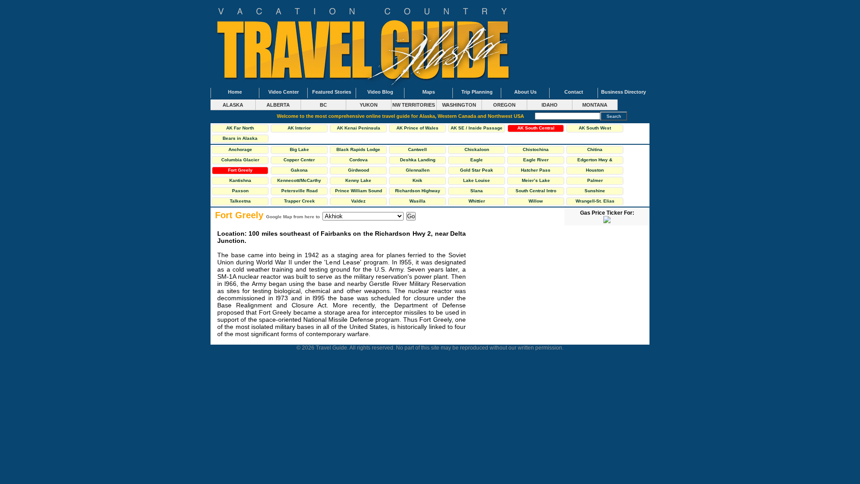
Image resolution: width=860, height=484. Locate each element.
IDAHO (550, 105)
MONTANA (594, 105)
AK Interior (299, 127)
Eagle (476, 159)
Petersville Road (299, 190)
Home (235, 92)
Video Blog (380, 92)
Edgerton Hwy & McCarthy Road (594, 160)
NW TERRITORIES (413, 105)
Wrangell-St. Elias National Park (595, 202)
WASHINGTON (459, 105)
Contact (573, 92)
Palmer (595, 180)
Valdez (358, 201)
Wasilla (417, 201)
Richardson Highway (417, 190)
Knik (417, 180)
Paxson (240, 190)
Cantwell (417, 149)
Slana (476, 190)
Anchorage (240, 149)
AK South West (595, 127)
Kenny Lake (358, 180)
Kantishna (240, 180)
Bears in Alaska (240, 138)
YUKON (369, 105)
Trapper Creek (299, 201)
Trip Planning (477, 92)
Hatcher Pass (535, 170)
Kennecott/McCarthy (299, 180)
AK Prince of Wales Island (417, 129)
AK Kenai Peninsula (358, 127)
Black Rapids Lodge (358, 149)
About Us (525, 92)
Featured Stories (331, 92)
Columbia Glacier (240, 159)
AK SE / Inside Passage (477, 127)
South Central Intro (536, 190)
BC (323, 105)
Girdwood (358, 170)
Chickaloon (476, 149)
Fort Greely (240, 170)
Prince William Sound (358, 190)
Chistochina (536, 149)
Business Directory (623, 92)
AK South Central (536, 127)
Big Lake (299, 149)
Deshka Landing (417, 159)
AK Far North (240, 127)
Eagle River (536, 159)
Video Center (283, 92)
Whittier (477, 201)
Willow (536, 201)
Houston (595, 170)
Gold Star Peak (476, 170)
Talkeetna (240, 201)
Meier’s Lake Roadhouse (536, 181)
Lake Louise (476, 180)
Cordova (358, 159)
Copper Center (299, 159)
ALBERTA (278, 105)
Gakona (299, 170)
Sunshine (595, 190)
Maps (428, 92)
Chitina (594, 149)
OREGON (504, 105)
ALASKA (233, 105)
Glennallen (418, 170)
